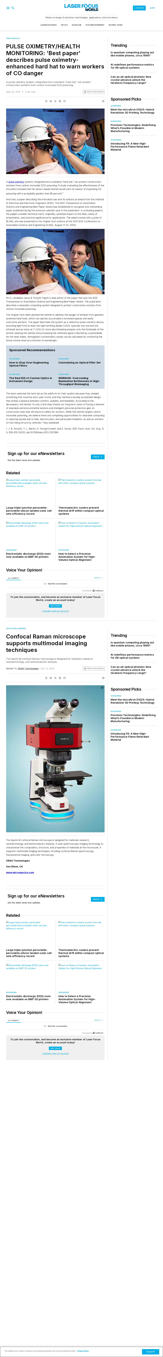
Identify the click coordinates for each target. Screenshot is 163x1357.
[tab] (13, 578)
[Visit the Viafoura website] (97, 591)
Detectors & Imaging (16, 628)
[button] (8, 8)
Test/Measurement (95, 25)
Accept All (150, 1352)
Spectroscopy (13, 38)
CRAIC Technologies (28, 668)
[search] (13, 8)
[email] (64, 101)
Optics (64, 25)
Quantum (76, 25)
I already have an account (55, 611)
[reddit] (60, 101)
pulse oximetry (16, 182)
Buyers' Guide (116, 25)
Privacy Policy (83, 1351)
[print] (103, 101)
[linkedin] (51, 101)
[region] (55, 584)
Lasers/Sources (48, 25)
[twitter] (55, 101)
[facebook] (46, 101)
